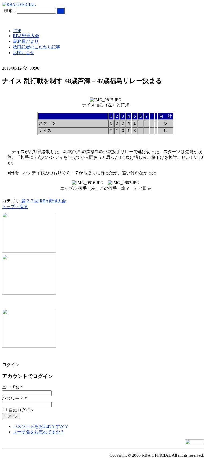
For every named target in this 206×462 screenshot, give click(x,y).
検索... (10, 10)
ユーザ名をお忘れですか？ (38, 432)
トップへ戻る (15, 206)
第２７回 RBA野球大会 (43, 201)
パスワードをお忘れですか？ (41, 426)
